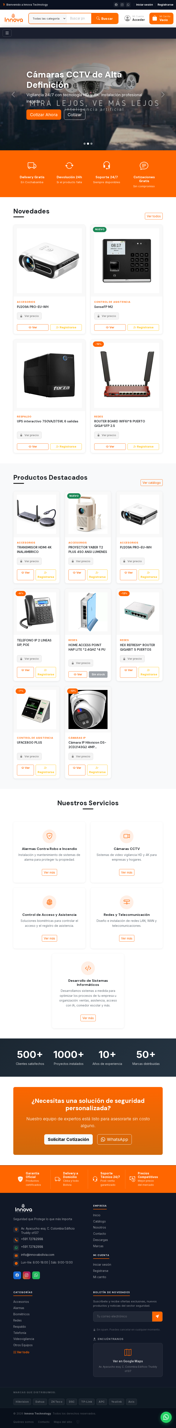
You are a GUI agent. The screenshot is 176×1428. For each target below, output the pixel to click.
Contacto (99, 1233)
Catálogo (99, 1221)
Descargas (100, 1240)
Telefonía (19, 1333)
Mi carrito (99, 1277)
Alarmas (18, 1308)
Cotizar (75, 114)
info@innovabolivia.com (37, 1254)
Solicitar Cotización (68, 1139)
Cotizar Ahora (44, 114)
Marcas (98, 1246)
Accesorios (21, 1301)
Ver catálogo (152, 482)
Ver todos (154, 216)
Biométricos (21, 1314)
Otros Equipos (23, 1345)
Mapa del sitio (63, 1421)
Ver (34, 327)
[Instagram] (26, 1275)
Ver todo (23, 1352)
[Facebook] (17, 1275)
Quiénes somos (23, 1421)
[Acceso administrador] (78, 1422)
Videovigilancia (23, 1339)
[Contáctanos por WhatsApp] (166, 1417)
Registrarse (165, 4)
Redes (17, 1320)
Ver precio (31, 316)
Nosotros (99, 1227)
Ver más (49, 872)
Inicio (96, 1215)
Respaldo (19, 1326)
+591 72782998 (32, 1239)
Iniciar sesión (144, 4)
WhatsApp (117, 1139)
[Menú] (7, 33)
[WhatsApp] (36, 1275)
